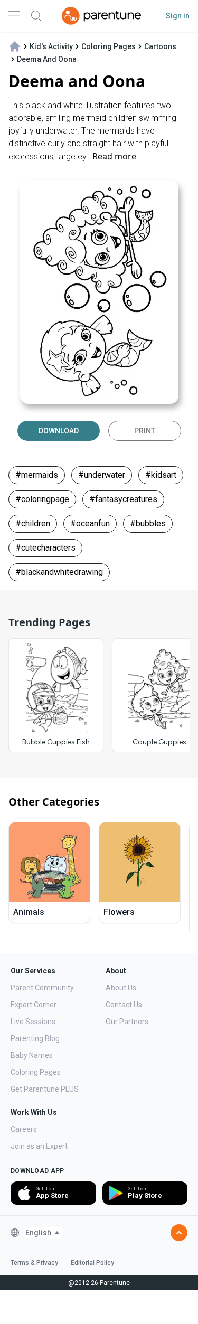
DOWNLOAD (59, 431)
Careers (24, 1129)
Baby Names (32, 1055)
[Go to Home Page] (101, 16)
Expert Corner (33, 1004)
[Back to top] (179, 1232)
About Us (121, 987)
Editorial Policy (92, 1262)
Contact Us (124, 1004)
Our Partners (127, 1021)
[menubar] (43, 1232)
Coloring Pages (36, 1072)
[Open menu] (14, 16)
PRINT (144, 431)
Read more (114, 156)
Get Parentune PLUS (45, 1089)
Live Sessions (33, 1021)
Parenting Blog (35, 1038)
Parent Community (42, 987)
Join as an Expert (39, 1146)
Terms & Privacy (34, 1262)
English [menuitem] (38, 1232)
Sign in (178, 16)
